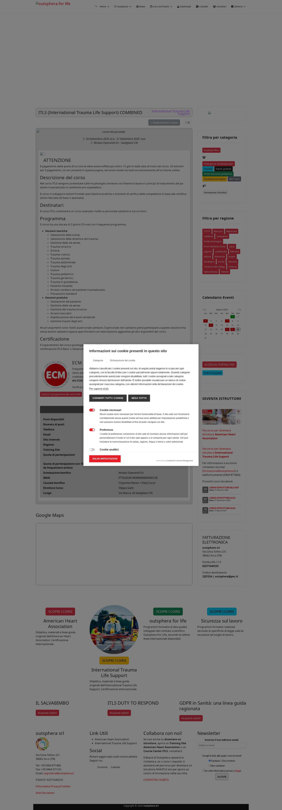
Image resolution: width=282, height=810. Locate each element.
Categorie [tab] (98, 360)
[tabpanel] (141, 436)
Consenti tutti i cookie (108, 398)
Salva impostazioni (105, 459)
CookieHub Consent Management (179, 461)
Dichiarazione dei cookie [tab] (122, 360)
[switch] (90, 410)
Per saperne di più (99, 388)
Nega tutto (139, 398)
